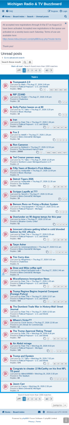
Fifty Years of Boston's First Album (32, 168)
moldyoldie (25, 171)
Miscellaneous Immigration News (31, 278)
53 (66, 338)
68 (66, 127)
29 (62, 240)
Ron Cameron (20, 144)
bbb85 (24, 135)
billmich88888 (27, 374)
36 (54, 364)
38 (62, 364)
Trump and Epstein (23, 356)
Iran (15, 119)
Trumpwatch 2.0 (21, 82)
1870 (59, 152)
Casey (24, 386)
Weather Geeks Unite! (28, 221)
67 (62, 127)
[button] (19, 70)
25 (54, 302)
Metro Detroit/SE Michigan (30, 137)
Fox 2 (16, 132)
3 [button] (32, 70)
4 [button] (35, 70)
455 (65, 90)
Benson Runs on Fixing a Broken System (35, 204)
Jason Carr (19, 384)
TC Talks (25, 109)
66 (58, 127)
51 (66, 187)
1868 (48, 152)
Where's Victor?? (22, 320)
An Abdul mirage (22, 343)
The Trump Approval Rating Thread (32, 331)
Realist (24, 97)
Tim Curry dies (21, 257)
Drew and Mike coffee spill (27, 268)
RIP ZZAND (19, 94)
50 (62, 187)
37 (58, 364)
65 (54, 127)
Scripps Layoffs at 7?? (25, 191)
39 (66, 364)
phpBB (25, 418)
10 (66, 252)
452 (51, 90)
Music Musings (25, 112)
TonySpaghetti (27, 207)
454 (60, 90)
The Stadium (24, 183)
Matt (23, 84)
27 (54, 240)
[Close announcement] (65, 23)
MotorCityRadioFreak (30, 270)
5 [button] (39, 70)
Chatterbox (23, 99)
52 (62, 338)
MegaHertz (26, 259)
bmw (23, 219)
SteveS (24, 194)
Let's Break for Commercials (31, 325)
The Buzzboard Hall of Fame (31, 149)
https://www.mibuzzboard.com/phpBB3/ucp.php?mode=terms (32, 39)
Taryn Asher (19, 244)
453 (56, 90)
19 (54, 286)
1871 (65, 152)
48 (54, 187)
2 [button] (28, 70)
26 (58, 302)
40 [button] (46, 70)
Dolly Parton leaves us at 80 (28, 107)
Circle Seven (26, 323)
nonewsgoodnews (29, 247)
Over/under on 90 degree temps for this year (37, 217)
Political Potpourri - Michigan (31, 209)
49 (58, 187)
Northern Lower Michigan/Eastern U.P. (35, 162)
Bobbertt (24, 147)
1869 (54, 152)
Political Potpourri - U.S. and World (33, 87)
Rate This (25, 122)
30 (66, 240)
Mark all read (16, 66)
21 (62, 286)
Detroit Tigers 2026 (23, 179)
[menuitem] (9, 11)
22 (66, 286)
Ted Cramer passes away (26, 157)
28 (58, 240)
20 (58, 286)
